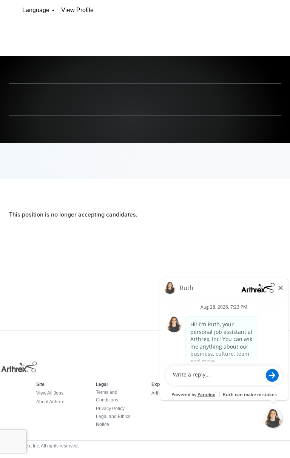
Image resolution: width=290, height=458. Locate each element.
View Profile (77, 10)
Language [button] (36, 10)
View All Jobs (49, 393)
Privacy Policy (110, 408)
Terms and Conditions (107, 396)
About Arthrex (50, 401)
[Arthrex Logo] (19, 371)
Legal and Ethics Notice (113, 420)
